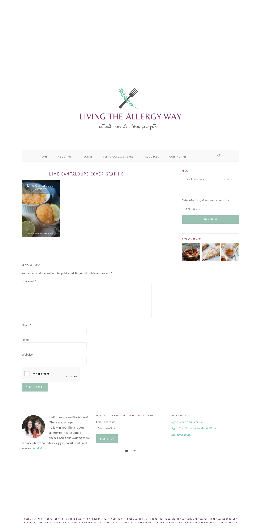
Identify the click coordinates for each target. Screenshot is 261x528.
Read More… (40, 448)
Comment (29, 281)
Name (26, 325)
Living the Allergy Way (130, 108)
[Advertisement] (130, 34)
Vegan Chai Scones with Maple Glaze (193, 428)
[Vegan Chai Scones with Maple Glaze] (211, 260)
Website (27, 354)
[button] (219, 156)
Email (26, 339)
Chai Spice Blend (181, 434)
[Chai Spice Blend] (230, 260)
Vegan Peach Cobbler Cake (187, 422)
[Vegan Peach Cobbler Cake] (191, 260)
